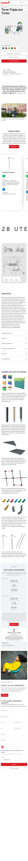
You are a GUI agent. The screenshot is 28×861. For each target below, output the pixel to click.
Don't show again (14, 768)
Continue (14, 764)
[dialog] (14, 430)
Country (2, 757)
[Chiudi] (25, 746)
